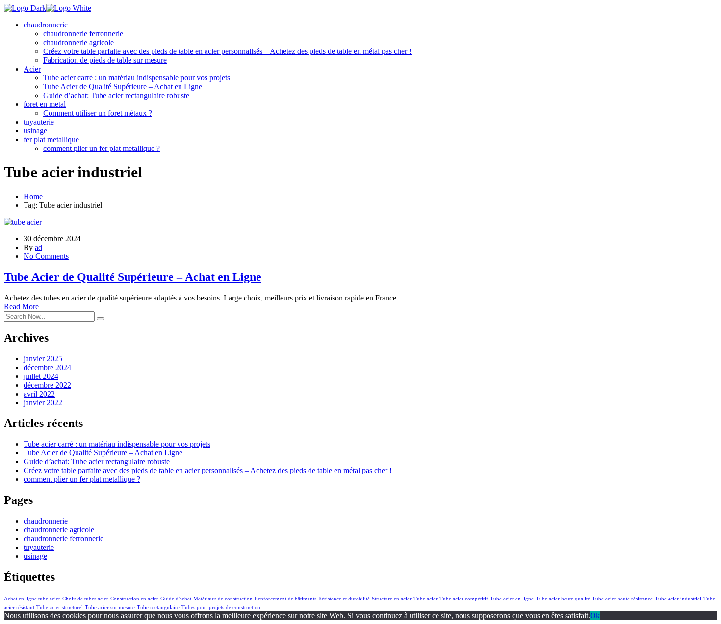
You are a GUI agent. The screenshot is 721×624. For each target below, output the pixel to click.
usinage (35, 130)
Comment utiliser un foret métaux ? (97, 113)
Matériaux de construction (223, 598)
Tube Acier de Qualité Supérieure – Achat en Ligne (122, 86)
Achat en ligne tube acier (32, 598)
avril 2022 (39, 394)
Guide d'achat (175, 598)
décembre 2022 (47, 385)
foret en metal (45, 104)
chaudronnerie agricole (78, 42)
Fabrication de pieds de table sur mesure (105, 60)
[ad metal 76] (25, 8)
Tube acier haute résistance (622, 598)
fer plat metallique (51, 139)
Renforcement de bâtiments (285, 598)
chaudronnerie (46, 25)
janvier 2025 (43, 358)
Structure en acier (392, 598)
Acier (32, 69)
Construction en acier (134, 598)
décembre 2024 (47, 367)
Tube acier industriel (678, 598)
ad (38, 247)
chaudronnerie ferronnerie (83, 33)
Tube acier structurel (59, 607)
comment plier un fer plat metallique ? (101, 148)
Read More (21, 306)
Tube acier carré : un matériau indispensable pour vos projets (136, 78)
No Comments (46, 256)
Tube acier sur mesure (110, 607)
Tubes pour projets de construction (220, 607)
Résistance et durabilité (344, 598)
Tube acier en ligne (512, 598)
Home (33, 196)
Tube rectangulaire (158, 607)
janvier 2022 (43, 403)
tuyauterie (39, 122)
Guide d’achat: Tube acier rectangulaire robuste (116, 95)
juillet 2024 (41, 376)
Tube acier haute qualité (563, 598)
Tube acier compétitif (463, 598)
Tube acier (425, 598)
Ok (595, 615)
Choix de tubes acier (85, 598)
